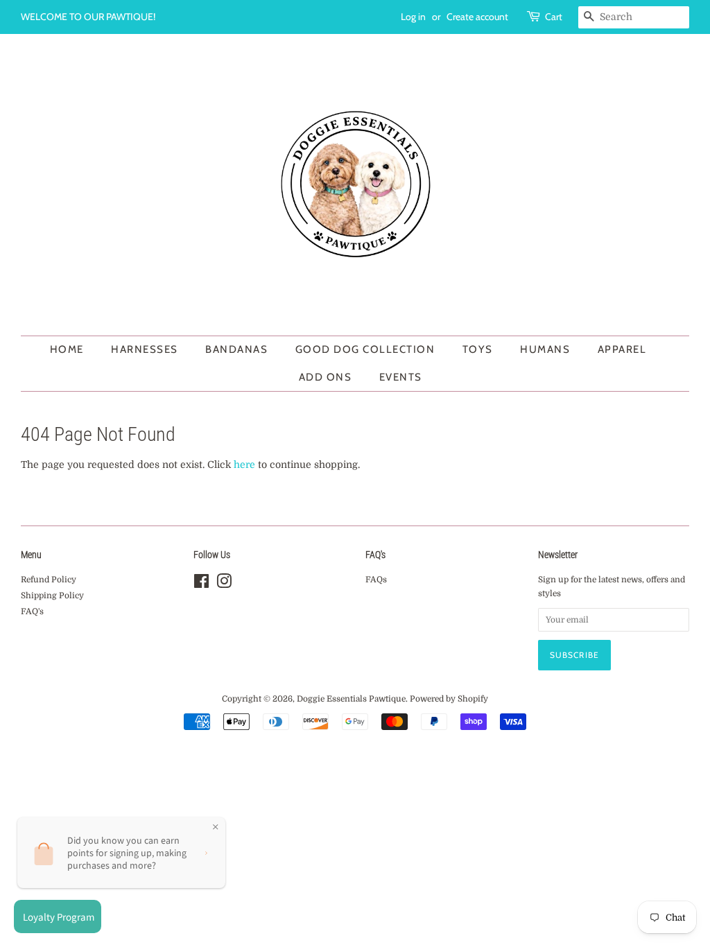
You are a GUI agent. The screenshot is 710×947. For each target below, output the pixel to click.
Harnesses (144, 349)
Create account (477, 16)
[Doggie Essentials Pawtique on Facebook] (201, 584)
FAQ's (32, 611)
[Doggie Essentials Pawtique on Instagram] (224, 584)
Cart (553, 16)
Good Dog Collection (365, 349)
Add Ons (325, 377)
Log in (413, 16)
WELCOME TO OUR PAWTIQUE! (88, 16)
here (244, 464)
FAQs (376, 579)
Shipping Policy (52, 595)
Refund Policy (48, 579)
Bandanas (236, 349)
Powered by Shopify (449, 699)
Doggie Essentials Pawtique (351, 699)
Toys (477, 349)
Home (67, 349)
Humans (545, 349)
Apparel (622, 349)
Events (400, 377)
